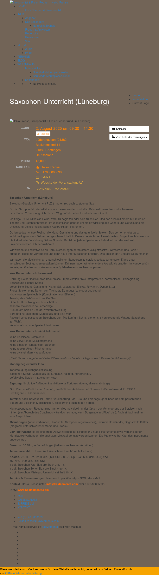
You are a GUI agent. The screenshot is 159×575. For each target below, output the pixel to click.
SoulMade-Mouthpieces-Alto (50, 72)
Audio (28, 49)
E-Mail (45, 177)
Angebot (30, 18)
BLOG (21, 60)
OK (7, 573)
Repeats (44, 133)
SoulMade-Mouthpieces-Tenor (51, 76)
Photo (28, 53)
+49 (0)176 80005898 (30, 517)
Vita (27, 41)
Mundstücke (32, 68)
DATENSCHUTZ (27, 499)
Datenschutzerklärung (28, 573)
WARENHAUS (26, 64)
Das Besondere (34, 22)
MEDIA (21, 45)
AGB (20, 496)
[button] (129, 137)
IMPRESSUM (25, 503)
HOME (21, 6)
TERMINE (23, 56)
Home (136, 95)
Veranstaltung (140, 99)
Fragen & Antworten (37, 29)
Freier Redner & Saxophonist (43, 10)
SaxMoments (50, 527)
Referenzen (32, 37)
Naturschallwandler (44, 25)
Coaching (44, 188)
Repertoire (31, 33)
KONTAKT (23, 507)
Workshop (62, 188)
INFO (20, 14)
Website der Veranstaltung (60, 182)
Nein (12, 573)
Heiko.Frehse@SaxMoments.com (38, 521)
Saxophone (32, 80)
